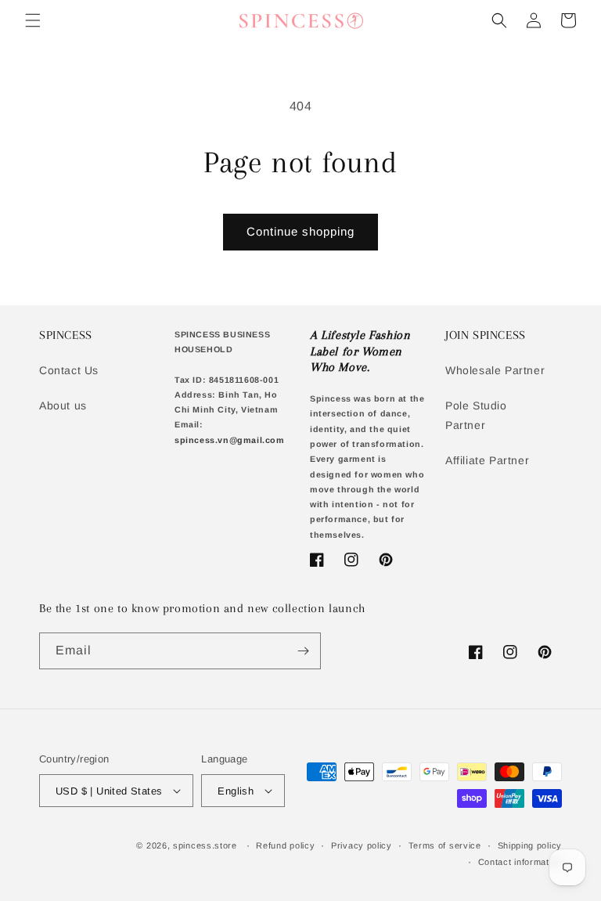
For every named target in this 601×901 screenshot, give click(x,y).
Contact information (520, 862)
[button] (33, 20)
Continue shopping (300, 231)
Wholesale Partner (495, 370)
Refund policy (285, 845)
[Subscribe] (303, 651)
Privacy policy (361, 845)
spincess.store (205, 845)
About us (63, 405)
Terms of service (444, 845)
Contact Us (69, 370)
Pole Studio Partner (476, 415)
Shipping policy (530, 845)
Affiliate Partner (487, 460)
